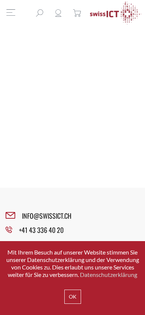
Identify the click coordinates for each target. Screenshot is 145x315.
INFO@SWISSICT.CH (46, 215)
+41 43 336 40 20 (41, 230)
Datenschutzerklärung (108, 274)
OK (73, 296)
